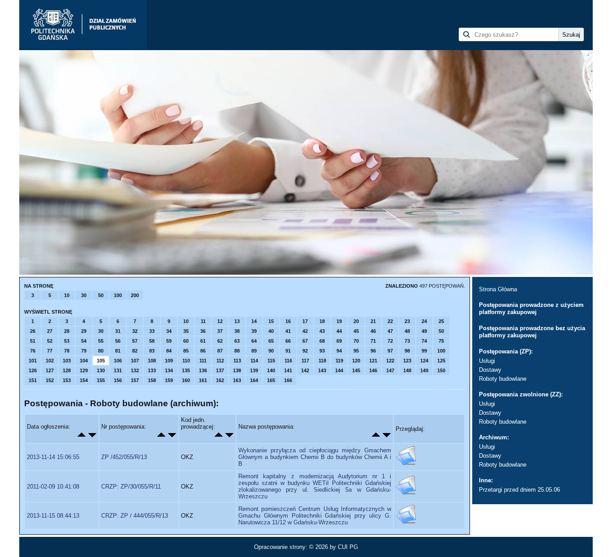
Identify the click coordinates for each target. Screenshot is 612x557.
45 (356, 331)
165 (271, 380)
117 (305, 360)
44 (339, 331)
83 (152, 350)
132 (135, 370)
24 (424, 321)
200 (135, 295)
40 (271, 331)
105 (101, 360)
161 (203, 380)
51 (32, 341)
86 (203, 350)
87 (220, 350)
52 (49, 341)
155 (101, 380)
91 (288, 350)
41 (288, 331)
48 (407, 331)
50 (100, 295)
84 (169, 350)
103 (67, 360)
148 (407, 370)
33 (152, 331)
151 (33, 380)
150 (441, 370)
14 (254, 321)
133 (152, 370)
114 (254, 360)
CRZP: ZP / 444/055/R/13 (134, 515)
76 (32, 350)
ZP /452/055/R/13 (124, 457)
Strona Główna (498, 289)
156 (118, 380)
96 (373, 350)
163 (237, 380)
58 (152, 341)
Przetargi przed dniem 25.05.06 (519, 489)
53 (66, 341)
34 (169, 331)
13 (237, 321)
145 (356, 370)
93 (322, 350)
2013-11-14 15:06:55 (53, 457)
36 (203, 331)
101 (33, 360)
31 (118, 331)
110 (186, 360)
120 (356, 360)
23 (407, 321)
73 (407, 341)
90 (271, 350)
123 (407, 360)
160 (186, 380)
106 (118, 360)
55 (100, 341)
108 (152, 360)
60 (186, 341)
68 (322, 341)
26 (32, 331)
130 (101, 370)
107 (135, 360)
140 (271, 370)
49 (424, 331)
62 (220, 341)
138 (237, 370)
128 (67, 370)
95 (356, 350)
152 (50, 380)
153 (67, 380)
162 (220, 380)
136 (203, 370)
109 (169, 360)
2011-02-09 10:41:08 (53, 486)
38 (237, 331)
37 (220, 331)
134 (169, 370)
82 (135, 350)
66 (288, 341)
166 (288, 380)
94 (339, 350)
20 (356, 321)
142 (305, 370)
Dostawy (490, 369)
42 (305, 331)
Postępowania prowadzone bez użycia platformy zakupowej (532, 332)
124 (424, 360)
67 (305, 341)
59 (169, 341)
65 (271, 341)
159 (169, 380)
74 (424, 341)
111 (203, 360)
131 (118, 370)
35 (186, 331)
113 (237, 360)
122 (390, 360)
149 (424, 370)
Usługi (487, 360)
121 (373, 360)
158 (152, 380)
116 (288, 360)
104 (84, 360)
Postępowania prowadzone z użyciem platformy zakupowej (531, 308)
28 (66, 331)
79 (83, 350)
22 (390, 321)
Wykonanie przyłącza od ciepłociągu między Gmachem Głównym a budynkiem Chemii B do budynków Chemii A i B (314, 457)
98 (407, 350)
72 (390, 341)
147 (390, 370)
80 (100, 350)
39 (254, 331)
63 (237, 341)
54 (83, 341)
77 (49, 350)
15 (271, 321)
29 (83, 331)
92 (305, 350)
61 (203, 341)
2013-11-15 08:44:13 (53, 515)
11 (203, 321)
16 (288, 321)
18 (322, 321)
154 (84, 380)
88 (237, 350)
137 (220, 370)
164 (254, 380)
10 (66, 295)
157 (135, 380)
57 (135, 341)
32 (135, 331)
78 (66, 350)
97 (390, 350)
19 (339, 321)
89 (254, 350)
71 (373, 341)
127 (50, 370)
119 (339, 360)
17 (305, 321)
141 (288, 370)
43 (322, 331)
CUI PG (348, 547)
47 (390, 331)
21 (373, 321)
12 (220, 321)
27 (49, 331)
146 (373, 370)
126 (33, 370)
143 (322, 370)
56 (118, 341)
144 (339, 370)
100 (118, 295)
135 (186, 370)
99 (424, 350)
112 (220, 360)
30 (83, 295)
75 (441, 341)
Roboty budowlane (502, 378)
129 (84, 370)
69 (339, 341)
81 (118, 350)
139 (254, 370)
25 (441, 321)
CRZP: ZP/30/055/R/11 (131, 486)
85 (186, 350)
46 (373, 331)
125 (441, 360)
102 (50, 360)
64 (254, 341)
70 (356, 341)
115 (271, 360)
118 (322, 360)
